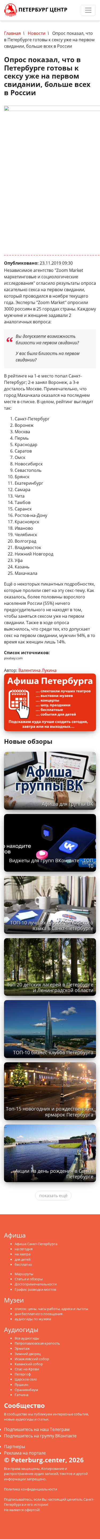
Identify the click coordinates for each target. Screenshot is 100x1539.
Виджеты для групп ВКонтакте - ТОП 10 (51, 863)
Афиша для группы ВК (67, 804)
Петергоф (23, 1374)
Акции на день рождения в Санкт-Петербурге (54, 1174)
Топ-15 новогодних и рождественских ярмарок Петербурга (49, 1111)
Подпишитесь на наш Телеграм (37, 1429)
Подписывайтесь (18, 1499)
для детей (22, 1259)
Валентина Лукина (37, 670)
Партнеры (14, 1446)
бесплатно (23, 1264)
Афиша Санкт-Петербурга (36, 1243)
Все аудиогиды (27, 1338)
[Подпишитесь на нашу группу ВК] (76, 10)
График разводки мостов (35, 1289)
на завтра (22, 1254)
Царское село (26, 1379)
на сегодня (24, 1248)
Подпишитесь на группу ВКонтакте (40, 1436)
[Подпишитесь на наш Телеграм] (71, 10)
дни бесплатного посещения (38, 1313)
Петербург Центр (42, 9)
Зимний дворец (28, 1353)
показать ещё (53, 1195)
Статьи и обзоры (29, 1279)
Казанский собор (29, 1364)
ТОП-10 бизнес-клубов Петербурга (53, 1052)
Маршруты (24, 1273)
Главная (12, 33)
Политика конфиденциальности (30, 1489)
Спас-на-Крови (27, 1369)
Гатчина (21, 1394)
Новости (36, 33)
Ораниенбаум (26, 1389)
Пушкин (21, 1384)
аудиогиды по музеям (33, 1318)
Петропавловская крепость (37, 1343)
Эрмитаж (22, 1348)
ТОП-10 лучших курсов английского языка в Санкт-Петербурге (51, 925)
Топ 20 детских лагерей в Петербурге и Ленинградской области (50, 987)
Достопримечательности (36, 1284)
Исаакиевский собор (32, 1358)
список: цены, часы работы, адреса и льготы (51, 1308)
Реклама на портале (25, 1453)
